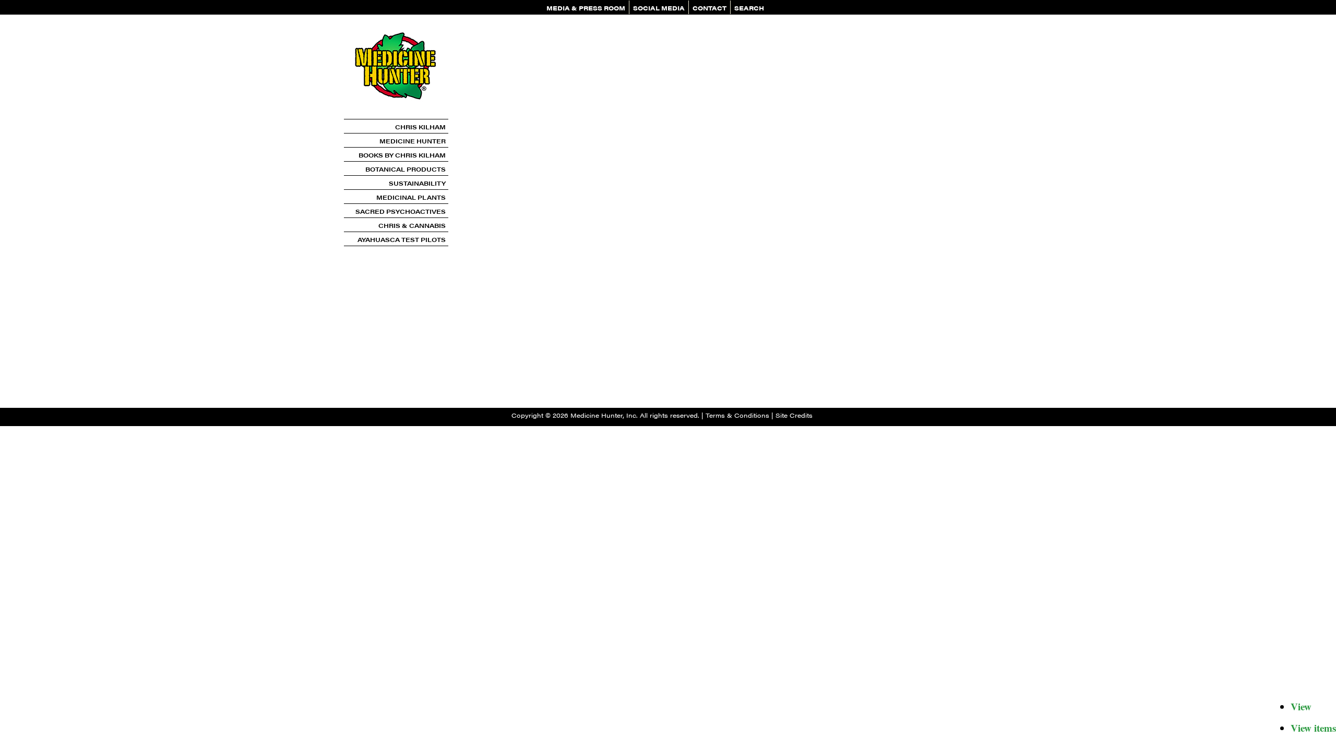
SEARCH (749, 8)
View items (1313, 728)
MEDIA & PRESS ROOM (585, 8)
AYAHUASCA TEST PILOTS (401, 239)
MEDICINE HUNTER (412, 141)
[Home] (396, 115)
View (1301, 706)
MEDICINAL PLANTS (411, 197)
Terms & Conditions (737, 415)
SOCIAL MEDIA (659, 8)
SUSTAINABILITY (417, 183)
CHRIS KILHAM (420, 126)
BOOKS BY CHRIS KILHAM (402, 155)
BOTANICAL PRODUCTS (405, 169)
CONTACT (709, 8)
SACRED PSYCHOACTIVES (400, 211)
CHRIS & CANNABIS (412, 225)
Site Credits (794, 415)
